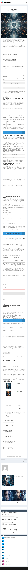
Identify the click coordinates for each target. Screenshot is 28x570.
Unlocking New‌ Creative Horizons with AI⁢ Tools (9, 55)
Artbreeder (4, 125)
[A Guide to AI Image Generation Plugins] (7, 519)
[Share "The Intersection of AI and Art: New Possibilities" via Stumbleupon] (18, 456)
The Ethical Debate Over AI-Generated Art (8, 431)
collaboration (16, 107)
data (16, 337)
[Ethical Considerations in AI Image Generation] (8, 495)
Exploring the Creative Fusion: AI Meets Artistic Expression (10, 50)
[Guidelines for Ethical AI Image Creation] (3, 558)
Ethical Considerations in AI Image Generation (6, 502)
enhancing (14, 110)
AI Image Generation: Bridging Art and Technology (9, 429)
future (7, 96)
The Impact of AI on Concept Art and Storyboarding (9, 448)
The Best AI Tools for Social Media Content (9, 543)
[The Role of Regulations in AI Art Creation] (3, 538)
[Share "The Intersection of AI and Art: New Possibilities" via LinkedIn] (15, 456)
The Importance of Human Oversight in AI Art (8, 426)
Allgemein (8, 561)
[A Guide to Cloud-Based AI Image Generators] (8, 524)
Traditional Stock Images (9, 552)
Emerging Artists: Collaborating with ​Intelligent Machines (10, 54)
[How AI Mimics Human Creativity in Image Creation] (8, 480)
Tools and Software (9, 564)
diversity (20, 139)
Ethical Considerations (9, 558)
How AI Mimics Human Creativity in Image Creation (9, 441)
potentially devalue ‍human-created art (18, 253)
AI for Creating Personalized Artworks (7, 430)
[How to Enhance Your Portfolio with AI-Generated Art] (3, 564)
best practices (14, 309)
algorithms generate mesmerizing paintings (13, 66)
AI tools (4, 110)
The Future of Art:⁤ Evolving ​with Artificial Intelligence (9, 60)
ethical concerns (9, 244)
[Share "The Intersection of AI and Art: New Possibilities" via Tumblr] (12, 456)
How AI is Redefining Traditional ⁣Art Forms (8, 53)
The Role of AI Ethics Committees (8, 560)
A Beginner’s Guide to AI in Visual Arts (15, 512)
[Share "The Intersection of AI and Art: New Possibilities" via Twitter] (9, 456)
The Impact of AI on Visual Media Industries (18, 476)
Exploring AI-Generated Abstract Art (7, 432)
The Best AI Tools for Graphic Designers (8, 425)
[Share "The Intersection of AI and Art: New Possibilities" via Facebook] (7, 456)
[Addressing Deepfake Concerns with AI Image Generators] (9, 532)
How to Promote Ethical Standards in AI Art (8, 443)
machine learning (22, 66)
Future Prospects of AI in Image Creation (8, 435)
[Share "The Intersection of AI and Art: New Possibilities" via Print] (20, 456)
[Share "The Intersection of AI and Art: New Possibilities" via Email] (19, 456)
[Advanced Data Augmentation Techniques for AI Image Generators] (3, 555)
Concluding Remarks (5, 61)
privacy (18, 337)
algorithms (22, 40)
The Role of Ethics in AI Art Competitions (8, 442)
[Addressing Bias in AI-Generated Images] (7, 529)
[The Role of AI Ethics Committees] (3, 561)
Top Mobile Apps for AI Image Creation (8, 436)
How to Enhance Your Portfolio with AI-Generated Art (11, 563)
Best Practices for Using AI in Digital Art (8, 437)
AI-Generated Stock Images (10, 549)
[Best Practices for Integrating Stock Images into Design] (3, 552)
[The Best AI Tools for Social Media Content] (3, 544)
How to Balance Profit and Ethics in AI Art (8, 447)
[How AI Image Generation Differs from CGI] (20, 495)
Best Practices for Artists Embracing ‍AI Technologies (9, 59)
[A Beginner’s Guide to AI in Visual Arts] (7, 512)
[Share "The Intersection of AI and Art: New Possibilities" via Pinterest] (13, 456)
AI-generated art (21, 249)
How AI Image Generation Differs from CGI (19, 502)
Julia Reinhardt (10, 10)
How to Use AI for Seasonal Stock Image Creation (10, 540)
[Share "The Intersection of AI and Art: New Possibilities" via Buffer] (16, 456)
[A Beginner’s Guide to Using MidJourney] (7, 514)
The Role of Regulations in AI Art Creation (9, 537)
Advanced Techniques (9, 555)
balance (8, 255)
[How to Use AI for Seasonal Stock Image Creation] (3, 541)
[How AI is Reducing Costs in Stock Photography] (3, 549)
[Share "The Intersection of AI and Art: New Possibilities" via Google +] (10, 456)
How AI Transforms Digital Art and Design (8, 446)
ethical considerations (22, 238)
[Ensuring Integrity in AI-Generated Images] (3, 547)
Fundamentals (17, 10)
